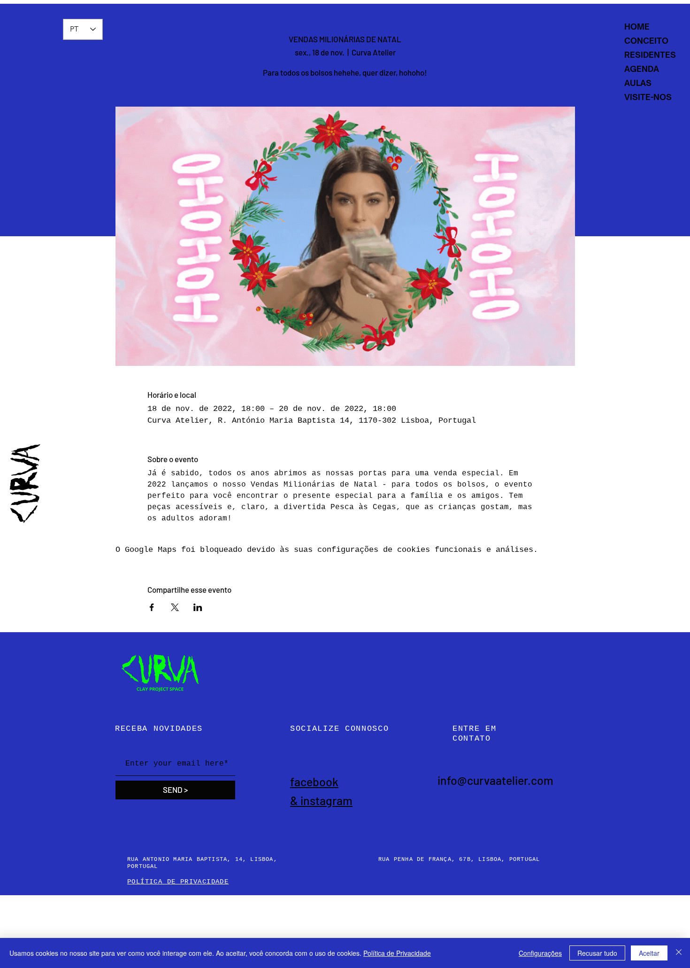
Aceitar (649, 953)
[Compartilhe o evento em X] (174, 607)
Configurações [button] (540, 953)
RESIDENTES (650, 55)
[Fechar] (678, 952)
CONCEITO (646, 41)
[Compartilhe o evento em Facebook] (151, 607)
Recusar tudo (597, 953)
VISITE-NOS (648, 97)
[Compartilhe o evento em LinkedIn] (197, 607)
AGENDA (641, 69)
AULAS (638, 83)
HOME (637, 26)
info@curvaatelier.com (495, 780)
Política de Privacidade (397, 953)
